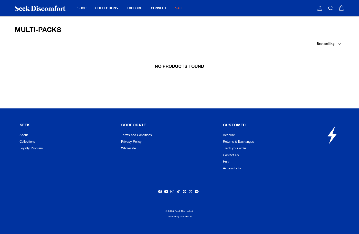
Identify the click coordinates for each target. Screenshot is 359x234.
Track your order (234, 148)
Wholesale (128, 148)
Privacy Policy (131, 141)
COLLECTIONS (106, 8)
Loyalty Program (31, 148)
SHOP (81, 8)
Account (229, 135)
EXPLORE (134, 8)
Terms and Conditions (136, 135)
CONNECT (158, 8)
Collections (27, 141)
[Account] (319, 8)
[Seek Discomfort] (40, 8)
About (24, 135)
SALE (179, 8)
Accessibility (232, 168)
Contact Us (231, 155)
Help (226, 162)
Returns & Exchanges (238, 141)
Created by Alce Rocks (179, 216)
